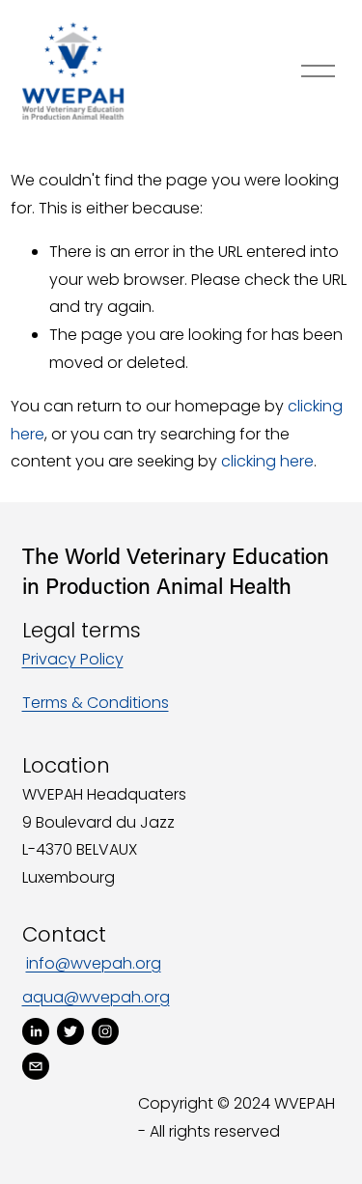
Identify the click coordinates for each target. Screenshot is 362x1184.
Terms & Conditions (95, 702)
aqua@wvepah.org (96, 997)
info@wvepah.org (93, 963)
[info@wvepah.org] (35, 1066)
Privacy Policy (73, 659)
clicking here (267, 461)
